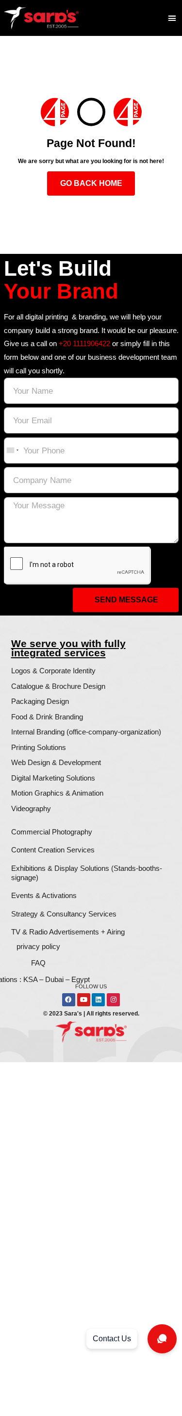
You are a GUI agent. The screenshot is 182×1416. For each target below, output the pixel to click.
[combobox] (12, 450)
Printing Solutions (38, 747)
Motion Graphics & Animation (57, 793)
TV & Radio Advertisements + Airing (68, 932)
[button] (172, 18)
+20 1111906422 (84, 343)
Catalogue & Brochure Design (58, 686)
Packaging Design (40, 701)
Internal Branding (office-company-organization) (86, 732)
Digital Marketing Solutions (53, 778)
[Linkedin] (98, 999)
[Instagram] (113, 999)
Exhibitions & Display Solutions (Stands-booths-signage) (86, 873)
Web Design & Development (56, 762)
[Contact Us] (162, 1338)
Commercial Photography (51, 832)
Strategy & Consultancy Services (63, 914)
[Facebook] (68, 999)
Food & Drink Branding (47, 717)
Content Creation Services (53, 850)
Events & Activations (44, 895)
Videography (31, 808)
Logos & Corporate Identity (53, 670)
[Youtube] (83, 999)
